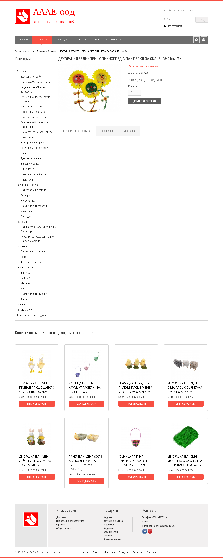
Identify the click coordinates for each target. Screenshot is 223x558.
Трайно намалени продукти (32, 315)
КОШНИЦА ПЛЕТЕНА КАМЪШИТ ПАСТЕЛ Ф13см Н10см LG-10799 (85, 387)
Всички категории (112, 539)
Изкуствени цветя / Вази (34, 147)
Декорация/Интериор (32, 158)
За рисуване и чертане (33, 190)
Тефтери (25, 195)
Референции (107, 130)
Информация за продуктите (70, 521)
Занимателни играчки (33, 251)
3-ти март (26, 272)
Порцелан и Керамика (33, 111)
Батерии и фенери (31, 163)
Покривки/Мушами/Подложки (37, 82)
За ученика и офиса (28, 184)
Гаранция (60, 524)
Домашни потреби (31, 76)
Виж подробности (37, 403)
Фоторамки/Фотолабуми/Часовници (35, 124)
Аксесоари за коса (31, 262)
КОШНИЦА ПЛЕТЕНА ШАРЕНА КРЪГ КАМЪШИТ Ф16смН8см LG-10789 (134, 461)
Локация (81, 39)
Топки (24, 256)
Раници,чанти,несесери (34, 206)
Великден (52, 51)
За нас (98, 39)
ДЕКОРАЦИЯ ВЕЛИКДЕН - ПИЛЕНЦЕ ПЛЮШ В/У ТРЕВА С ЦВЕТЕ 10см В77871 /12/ (135, 387)
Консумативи (28, 200)
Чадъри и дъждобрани (33, 174)
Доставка (129, 130)
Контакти (116, 39)
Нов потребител (174, 26)
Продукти (42, 39)
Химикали (26, 211)
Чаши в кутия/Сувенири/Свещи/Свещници (38, 229)
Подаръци (22, 221)
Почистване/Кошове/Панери (36, 132)
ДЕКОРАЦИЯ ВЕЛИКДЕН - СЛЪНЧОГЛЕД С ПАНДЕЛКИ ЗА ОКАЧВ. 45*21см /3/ (93, 51)
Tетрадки (26, 216)
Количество (134, 86)
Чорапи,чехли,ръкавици (34, 293)
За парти (21, 304)
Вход (202, 20)
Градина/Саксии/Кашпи (34, 117)
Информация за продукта (77, 130)
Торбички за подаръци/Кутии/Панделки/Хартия (37, 238)
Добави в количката (144, 101)
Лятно (24, 299)
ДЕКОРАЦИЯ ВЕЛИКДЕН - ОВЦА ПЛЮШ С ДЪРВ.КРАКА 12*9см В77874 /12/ (185, 387)
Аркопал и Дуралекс (32, 106)
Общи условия (63, 528)
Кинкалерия (27, 169)
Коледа (25, 288)
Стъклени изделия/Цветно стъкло (35, 99)
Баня (23, 153)
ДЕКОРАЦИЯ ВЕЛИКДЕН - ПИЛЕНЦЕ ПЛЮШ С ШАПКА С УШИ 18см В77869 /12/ (37, 387)
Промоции (61, 39)
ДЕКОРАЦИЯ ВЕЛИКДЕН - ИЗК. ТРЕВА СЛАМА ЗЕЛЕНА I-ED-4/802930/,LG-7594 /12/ (185, 461)
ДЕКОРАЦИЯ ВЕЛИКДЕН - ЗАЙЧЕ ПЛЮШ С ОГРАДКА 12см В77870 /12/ (35, 461)
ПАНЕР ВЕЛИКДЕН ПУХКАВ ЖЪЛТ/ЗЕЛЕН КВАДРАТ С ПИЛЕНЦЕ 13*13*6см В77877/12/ (85, 463)
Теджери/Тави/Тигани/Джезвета (33, 89)
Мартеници (27, 283)
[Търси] (196, 39)
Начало (23, 39)
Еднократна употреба (32, 142)
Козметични (27, 137)
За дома (21, 71)
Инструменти (28, 179)
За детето (22, 246)
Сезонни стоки (25, 267)
